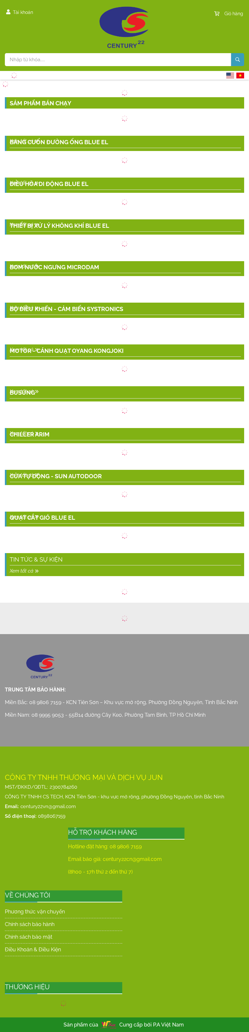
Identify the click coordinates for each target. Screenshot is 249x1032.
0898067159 (51, 816)
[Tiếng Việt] (240, 75)
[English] (230, 75)
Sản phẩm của (81, 1025)
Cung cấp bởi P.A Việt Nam (151, 1025)
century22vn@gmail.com (48, 806)
